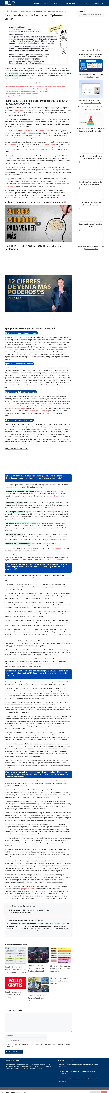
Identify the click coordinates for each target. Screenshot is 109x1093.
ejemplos (14, 73)
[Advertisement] (38, 263)
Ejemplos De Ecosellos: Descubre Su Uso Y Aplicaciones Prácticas (78, 1079)
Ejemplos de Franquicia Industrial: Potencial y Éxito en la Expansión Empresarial (15, 969)
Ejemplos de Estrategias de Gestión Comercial (22, 94)
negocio (17, 76)
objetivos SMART (26, 131)
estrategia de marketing (39, 411)
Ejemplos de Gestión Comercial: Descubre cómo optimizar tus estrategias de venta (35, 87)
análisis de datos (18, 505)
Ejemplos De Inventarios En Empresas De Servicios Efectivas (60, 981)
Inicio (7, 11)
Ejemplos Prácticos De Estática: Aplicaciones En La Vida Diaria (77, 1071)
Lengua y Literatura (69, 3)
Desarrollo (10, 156)
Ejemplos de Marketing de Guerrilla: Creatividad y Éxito (37, 998)
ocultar (39, 83)
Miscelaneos (84, 3)
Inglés (56, 3)
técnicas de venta (28, 184)
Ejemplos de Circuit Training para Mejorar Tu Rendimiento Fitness (78, 1064)
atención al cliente (57, 496)
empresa (53, 108)
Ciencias (36, 3)
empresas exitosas (12, 487)
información (50, 144)
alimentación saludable (18, 408)
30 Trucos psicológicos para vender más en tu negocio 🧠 (26, 89)
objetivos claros (33, 133)
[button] (102, 3)
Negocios (24, 11)
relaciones (11, 144)
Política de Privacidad (68, 1090)
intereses (56, 548)
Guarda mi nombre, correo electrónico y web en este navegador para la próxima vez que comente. (38, 1045)
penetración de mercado (26, 523)
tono (32, 831)
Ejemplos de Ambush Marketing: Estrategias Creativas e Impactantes (36, 968)
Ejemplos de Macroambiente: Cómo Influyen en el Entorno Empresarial (60, 968)
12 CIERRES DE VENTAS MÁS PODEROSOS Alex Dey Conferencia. (27, 91)
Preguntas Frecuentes (13, 96)
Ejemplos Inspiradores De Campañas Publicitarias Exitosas (14, 994)
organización (19, 110)
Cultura (46, 3)
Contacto (96, 3)
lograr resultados (43, 131)
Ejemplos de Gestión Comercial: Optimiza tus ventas (30, 910)
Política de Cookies (89, 1090)
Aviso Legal (100, 1090)
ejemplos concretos (27, 889)
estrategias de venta (30, 122)
